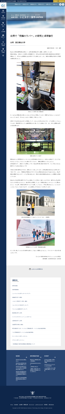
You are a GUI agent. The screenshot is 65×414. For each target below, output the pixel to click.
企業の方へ (48, 4)
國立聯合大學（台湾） (17, 313)
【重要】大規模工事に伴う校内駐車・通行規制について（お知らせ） (35, 370)
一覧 (26, 357)
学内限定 (46, 404)
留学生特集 (15, 285)
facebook (3, 55)
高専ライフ (3, 37)
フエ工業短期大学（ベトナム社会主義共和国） (23, 332)
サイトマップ (31, 404)
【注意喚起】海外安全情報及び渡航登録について (23, 344)
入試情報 (3, 31)
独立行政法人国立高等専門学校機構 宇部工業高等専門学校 (3, 5)
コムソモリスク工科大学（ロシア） (20, 305)
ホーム (12, 15)
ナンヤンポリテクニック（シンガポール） (22, 316)
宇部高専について (3, 18)
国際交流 (17, 15)
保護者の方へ (33, 4)
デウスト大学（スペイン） (18, 340)
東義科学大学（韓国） (17, 297)
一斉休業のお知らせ (34, 366)
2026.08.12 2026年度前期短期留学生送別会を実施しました (21, 379)
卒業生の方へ (41, 4)
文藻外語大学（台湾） (17, 320)
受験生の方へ (18, 4)
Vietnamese (61, 1)
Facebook (16, 404)
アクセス (60, 4)
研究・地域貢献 (3, 44)
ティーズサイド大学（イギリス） (20, 336)
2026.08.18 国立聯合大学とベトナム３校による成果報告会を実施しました (21, 368)
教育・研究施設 (3, 51)
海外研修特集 (23, 15)
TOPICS (3, 12)
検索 (63, 4)
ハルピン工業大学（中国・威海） (20, 301)
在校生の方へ (26, 4)
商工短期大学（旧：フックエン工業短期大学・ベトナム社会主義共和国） (29, 328)
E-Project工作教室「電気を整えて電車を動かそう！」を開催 (49, 361)
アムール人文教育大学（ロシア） (20, 309)
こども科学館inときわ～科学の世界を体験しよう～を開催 (49, 369)
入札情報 (21, 404)
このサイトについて (39, 404)
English (55, 1)
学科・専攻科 (3, 25)
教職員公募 (26, 404)
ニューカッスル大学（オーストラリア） (21, 293)
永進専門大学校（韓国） (18, 324)
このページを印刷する (37, 269)
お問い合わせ (51, 404)
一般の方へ (55, 4)
